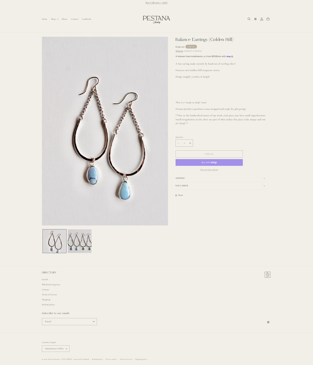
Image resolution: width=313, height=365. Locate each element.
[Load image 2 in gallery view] (80, 241)
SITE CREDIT (67, 359)
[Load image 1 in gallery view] (54, 241)
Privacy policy (111, 359)
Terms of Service (49, 294)
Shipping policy (141, 359)
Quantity (179, 137)
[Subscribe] (93, 321)
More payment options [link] (209, 169)
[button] (54, 19)
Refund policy (48, 304)
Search (45, 279)
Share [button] (180, 195)
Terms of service (126, 359)
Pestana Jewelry (54, 359)
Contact (45, 289)
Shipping (179, 51)
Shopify (86, 359)
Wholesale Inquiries (51, 284)
